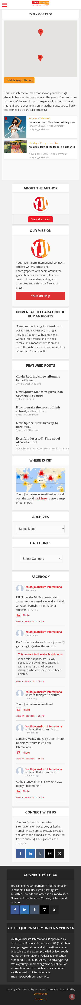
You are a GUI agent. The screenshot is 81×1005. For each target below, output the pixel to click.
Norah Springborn (29, 414)
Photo (26, 615)
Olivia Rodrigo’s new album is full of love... (38, 378)
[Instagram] (49, 853)
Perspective (46, 143)
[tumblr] (40, 853)
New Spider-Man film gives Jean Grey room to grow (39, 393)
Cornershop (40, 993)
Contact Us (40, 999)
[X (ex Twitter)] (59, 853)
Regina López (42, 129)
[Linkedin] (30, 853)
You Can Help (40, 296)
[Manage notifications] (72, 997)
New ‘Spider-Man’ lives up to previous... (37, 425)
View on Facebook (25, 621)
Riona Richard (26, 399)
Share (41, 621)
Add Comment (56, 125)
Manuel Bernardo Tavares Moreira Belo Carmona (42, 448)
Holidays (33, 143)
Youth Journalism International (43, 587)
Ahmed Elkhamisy (28, 430)
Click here (41, 498)
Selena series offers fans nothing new (52, 122)
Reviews (33, 118)
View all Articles (40, 219)
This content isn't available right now (40, 654)
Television (44, 118)
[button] (40, 58)
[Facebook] (20, 853)
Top (57, 143)
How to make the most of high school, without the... (38, 409)
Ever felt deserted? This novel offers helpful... (38, 440)
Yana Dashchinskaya (30, 383)
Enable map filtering (19, 80)
